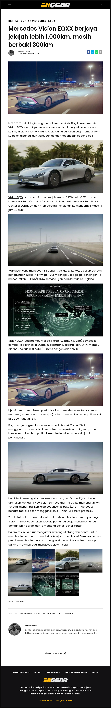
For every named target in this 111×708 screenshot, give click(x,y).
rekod (60, 613)
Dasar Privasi (52, 672)
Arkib (95, 672)
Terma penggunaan (76, 672)
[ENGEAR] (55, 5)
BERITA (13, 20)
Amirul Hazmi (24, 52)
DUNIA (25, 20)
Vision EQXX (15, 197)
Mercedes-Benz (43, 20)
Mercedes (51, 613)
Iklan (37, 672)
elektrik (37, 613)
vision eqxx (69, 613)
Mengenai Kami (21, 672)
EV (44, 613)
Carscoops (19, 602)
